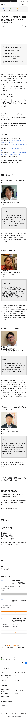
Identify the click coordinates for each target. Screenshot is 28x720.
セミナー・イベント (6, 678)
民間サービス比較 (18, 690)
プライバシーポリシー (13, 713)
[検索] (17, 4)
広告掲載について (5, 705)
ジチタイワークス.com (9, 1)
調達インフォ (17, 694)
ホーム (3, 645)
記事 (15, 675)
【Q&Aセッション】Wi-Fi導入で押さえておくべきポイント (13, 153)
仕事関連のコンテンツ (19, 672)
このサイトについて (6, 672)
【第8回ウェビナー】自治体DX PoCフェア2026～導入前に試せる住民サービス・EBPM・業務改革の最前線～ (19, 620)
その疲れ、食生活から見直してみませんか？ (19, 601)
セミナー (9, 645)
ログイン (23, 4)
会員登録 (16, 680)
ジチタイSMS (4, 696)
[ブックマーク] (23, 26)
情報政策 (15, 645)
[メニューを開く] (2, 4)
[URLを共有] (26, 26)
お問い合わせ (24, 713)
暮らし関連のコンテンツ (7, 675)
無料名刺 (3, 694)
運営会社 (3, 713)
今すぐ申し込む (14, 613)
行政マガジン (17, 678)
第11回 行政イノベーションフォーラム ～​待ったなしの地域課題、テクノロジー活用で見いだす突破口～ (19, 582)
